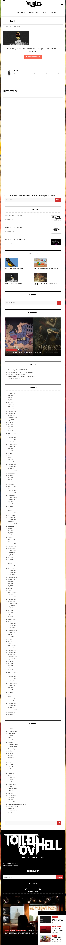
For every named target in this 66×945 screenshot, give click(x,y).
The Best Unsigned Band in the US (17, 804)
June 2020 (10, 557)
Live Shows (11, 757)
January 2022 (11, 515)
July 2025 (10, 422)
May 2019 (10, 586)
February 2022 (12, 513)
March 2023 (11, 484)
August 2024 (11, 446)
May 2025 (10, 426)
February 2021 (12, 539)
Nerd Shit (10, 764)
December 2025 (12, 411)
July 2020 (10, 555)
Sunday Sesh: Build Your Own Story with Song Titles (58, 921)
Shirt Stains (11, 797)
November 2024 (12, 439)
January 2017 (11, 648)
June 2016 (10, 663)
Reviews (59, 926)
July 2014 (10, 714)
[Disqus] (33, 122)
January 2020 (11, 568)
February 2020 (12, 566)
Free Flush (10, 751)
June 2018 (10, 610)
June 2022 (10, 504)
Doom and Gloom (12, 746)
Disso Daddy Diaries (13, 744)
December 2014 (12, 703)
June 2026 (10, 397)
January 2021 (11, 541)
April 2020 (10, 561)
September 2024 (12, 444)
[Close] (39, 913)
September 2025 (12, 417)
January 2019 (11, 594)
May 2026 (10, 400)
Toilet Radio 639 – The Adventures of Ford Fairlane (21, 376)
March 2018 (11, 617)
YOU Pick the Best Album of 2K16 (13, 227)
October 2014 (11, 707)
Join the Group (34, 12)
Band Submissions (13, 729)
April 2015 (10, 694)
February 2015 (12, 698)
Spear (7, 26)
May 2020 (10, 559)
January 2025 (11, 435)
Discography (11, 742)
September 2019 (12, 577)
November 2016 (12, 652)
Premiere (10, 779)
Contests (10, 735)
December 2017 (12, 623)
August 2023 (11, 473)
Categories (21, 12)
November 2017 (12, 625)
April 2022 (10, 508)
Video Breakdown (12, 810)
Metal (54, 926)
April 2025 (10, 428)
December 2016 (12, 650)
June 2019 (10, 583)
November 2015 (12, 679)
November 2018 (12, 599)
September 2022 (12, 497)
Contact (54, 12)
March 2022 (11, 510)
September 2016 (12, 656)
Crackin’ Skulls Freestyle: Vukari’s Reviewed (57, 930)
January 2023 (11, 488)
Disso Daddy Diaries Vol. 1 (14, 378)
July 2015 (10, 687)
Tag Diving (10, 799)
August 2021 (11, 526)
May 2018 (10, 612)
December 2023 (12, 464)
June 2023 (10, 477)
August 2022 (11, 499)
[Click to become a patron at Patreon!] (33, 57)
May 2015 (10, 692)
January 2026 (11, 409)
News (9, 768)
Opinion (10, 775)
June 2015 (10, 690)
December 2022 (12, 490)
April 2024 (10, 455)
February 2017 (12, 645)
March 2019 (11, 590)
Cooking (10, 737)
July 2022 (10, 501)
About (45, 12)
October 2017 (11, 628)
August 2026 (11, 393)
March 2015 (11, 696)
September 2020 (12, 550)
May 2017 (10, 639)
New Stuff (10, 766)
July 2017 (10, 634)
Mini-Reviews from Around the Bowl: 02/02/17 (57, 939)
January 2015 (11, 701)
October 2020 (11, 548)
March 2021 (11, 537)
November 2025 (12, 413)
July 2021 (10, 528)
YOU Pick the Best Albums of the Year (15, 239)
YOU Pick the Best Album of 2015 (13, 216)
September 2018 (12, 603)
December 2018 (12, 597)
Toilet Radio (11, 808)
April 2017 (10, 641)
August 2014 (11, 712)
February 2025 (12, 433)
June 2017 (10, 637)
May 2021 (10, 532)
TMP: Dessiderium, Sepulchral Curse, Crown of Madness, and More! (28, 933)
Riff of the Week (12, 788)
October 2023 (11, 468)
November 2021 (12, 519)
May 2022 (10, 506)
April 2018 (10, 614)
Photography (11, 777)
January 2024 (11, 462)
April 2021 (10, 535)
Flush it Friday (11, 749)
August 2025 (11, 420)
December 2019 (12, 570)
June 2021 (10, 530)
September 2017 (12, 630)
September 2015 (12, 683)
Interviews (10, 753)
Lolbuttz (10, 760)
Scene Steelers (12, 795)
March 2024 (11, 457)
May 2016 (10, 665)
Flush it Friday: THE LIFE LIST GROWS (14, 268)
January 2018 (11, 621)
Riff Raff (10, 791)
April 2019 (10, 588)
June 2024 (10, 451)
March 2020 (11, 563)
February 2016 (12, 672)
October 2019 (11, 575)
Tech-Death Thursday (11, 350)
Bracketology (11, 733)
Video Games (11, 813)
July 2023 (10, 475)
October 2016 (11, 654)
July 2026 (10, 395)
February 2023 (12, 486)
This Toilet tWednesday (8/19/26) (13, 283)
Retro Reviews (12, 784)
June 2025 (10, 424)
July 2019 (10, 581)
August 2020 (11, 552)
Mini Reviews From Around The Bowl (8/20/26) (46, 268)
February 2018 (12, 619)
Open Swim (55, 917)
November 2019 (12, 572)
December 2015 (12, 676)
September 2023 (12, 471)
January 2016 (11, 674)
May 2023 (10, 479)
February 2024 (12, 459)
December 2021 (12, 517)
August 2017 (11, 632)
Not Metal (10, 771)
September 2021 (12, 524)
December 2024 (12, 437)
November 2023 (12, 466)
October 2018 (11, 601)
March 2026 (11, 404)
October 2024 (11, 442)
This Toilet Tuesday (13, 806)
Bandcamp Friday (12, 731)
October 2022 (11, 495)
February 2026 (12, 406)
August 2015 (11, 685)
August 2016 (11, 659)
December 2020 (12, 544)
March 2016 (11, 670)
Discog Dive (11, 740)
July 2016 (10, 661)
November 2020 (12, 546)
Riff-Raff (10, 793)
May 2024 (10, 453)
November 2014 (12, 705)
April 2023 (10, 482)
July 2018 (10, 608)
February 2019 (12, 592)
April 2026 (10, 402)
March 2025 (11, 431)
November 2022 (12, 493)
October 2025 (11, 415)
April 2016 (10, 667)
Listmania (10, 755)
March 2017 (11, 643)
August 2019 (11, 579)
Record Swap (11, 782)
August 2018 (11, 605)
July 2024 (10, 448)
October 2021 (11, 521)
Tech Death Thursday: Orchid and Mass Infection (23, 353)
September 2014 (12, 710)
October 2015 (11, 681)
